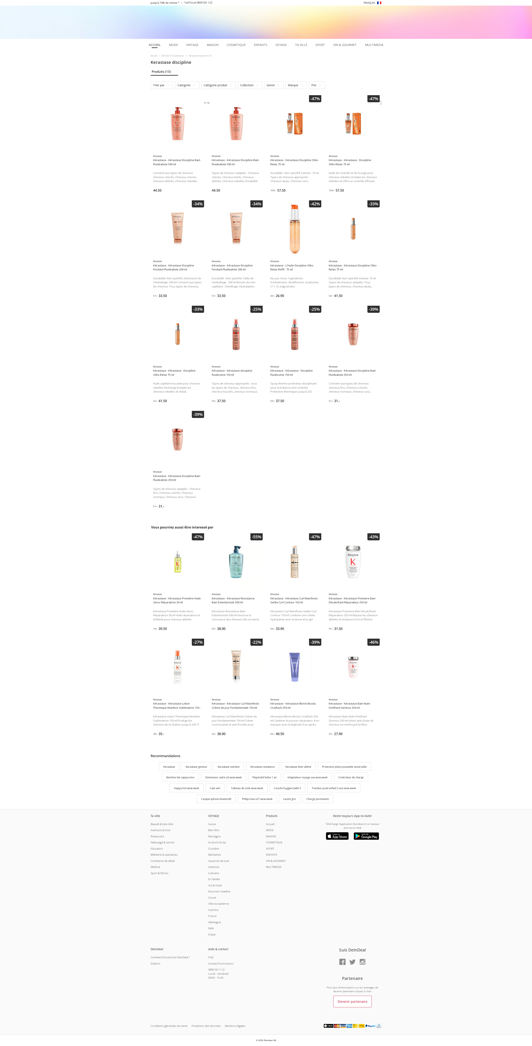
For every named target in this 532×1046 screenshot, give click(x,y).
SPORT (270, 848)
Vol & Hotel (215, 885)
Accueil (270, 824)
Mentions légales (235, 1026)
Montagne (214, 836)
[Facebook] (342, 962)
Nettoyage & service (162, 842)
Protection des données (206, 1026)
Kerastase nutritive (229, 767)
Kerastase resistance (262, 767)
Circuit (212, 897)
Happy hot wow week (186, 788)
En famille (214, 879)
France (212, 916)
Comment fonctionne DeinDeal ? (170, 957)
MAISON (271, 836)
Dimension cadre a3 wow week (223, 777)
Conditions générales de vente (169, 1026)
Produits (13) (161, 71)
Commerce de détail (163, 861)
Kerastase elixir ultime (298, 767)
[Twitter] (352, 962)
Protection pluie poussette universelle (344, 767)
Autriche (213, 910)
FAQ (210, 957)
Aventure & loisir (161, 830)
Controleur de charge (351, 777)
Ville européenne (218, 904)
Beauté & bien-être (162, 824)
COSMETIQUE (274, 842)
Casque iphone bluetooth (216, 799)
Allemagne (214, 922)
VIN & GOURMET (276, 861)
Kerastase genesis (196, 767)
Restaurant (157, 836)
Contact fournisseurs (221, 963)
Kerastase (169, 767)
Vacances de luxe (218, 861)
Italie (211, 928)
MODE (270, 830)
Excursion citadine (219, 891)
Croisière (213, 848)
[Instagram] (362, 962)
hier (369, 991)
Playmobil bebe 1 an (264, 777)
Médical (155, 867)
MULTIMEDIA (274, 867)
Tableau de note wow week (247, 788)
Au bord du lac (217, 842)
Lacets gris (289, 799)
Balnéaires (214, 854)
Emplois (155, 963)
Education (157, 848)
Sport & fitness (159, 873)
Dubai (212, 934)
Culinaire (213, 873)
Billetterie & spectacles (164, 854)
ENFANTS (271, 854)
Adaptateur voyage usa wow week (307, 777)
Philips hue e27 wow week (257, 799)
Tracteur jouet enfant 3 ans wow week (334, 788)
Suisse (212, 824)
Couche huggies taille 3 (287, 788)
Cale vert (215, 788)
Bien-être (213, 830)
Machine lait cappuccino (180, 777)
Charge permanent (318, 799)
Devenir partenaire (352, 1001)
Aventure (213, 867)
